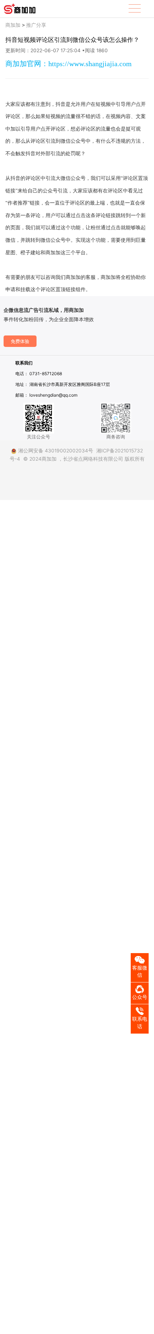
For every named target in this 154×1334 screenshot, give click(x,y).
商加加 (12, 25)
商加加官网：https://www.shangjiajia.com (68, 64)
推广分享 (36, 25)
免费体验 (20, 341)
